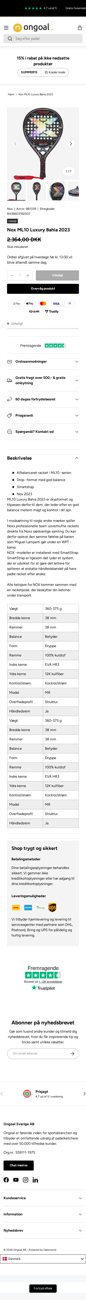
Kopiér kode (57, 72)
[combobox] (43, 38)
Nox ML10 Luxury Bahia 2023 (36, 94)
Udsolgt (57, 275)
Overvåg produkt (43, 288)
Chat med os (19, 1165)
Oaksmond (49, 1249)
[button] (80, 28)
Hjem (11, 94)
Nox (10, 209)
